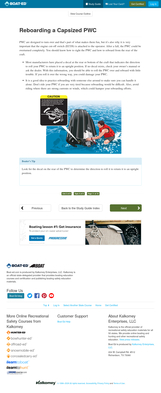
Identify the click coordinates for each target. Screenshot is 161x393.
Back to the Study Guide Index (80, 208)
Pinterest (44, 295)
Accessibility (91, 383)
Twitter (29, 295)
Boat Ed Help (63, 321)
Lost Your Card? (116, 3)
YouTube (51, 295)
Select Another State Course (77, 305)
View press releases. (129, 339)
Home (98, 305)
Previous (37, 208)
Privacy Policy (103, 383)
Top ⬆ (46, 305)
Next (124, 208)
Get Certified (137, 3)
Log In (153, 3)
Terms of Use (119, 383)
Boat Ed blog (15, 295)
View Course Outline (80, 13)
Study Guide (94, 3)
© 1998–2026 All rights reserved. (71, 383)
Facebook (36, 295)
